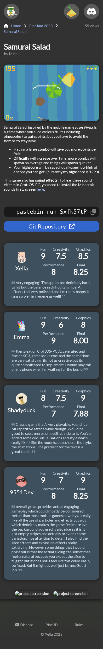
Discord (26, 624)
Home (15, 25)
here (40, 189)
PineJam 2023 (40, 25)
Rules (79, 624)
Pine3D (52, 624)
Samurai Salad (15, 31)
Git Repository (48, 226)
